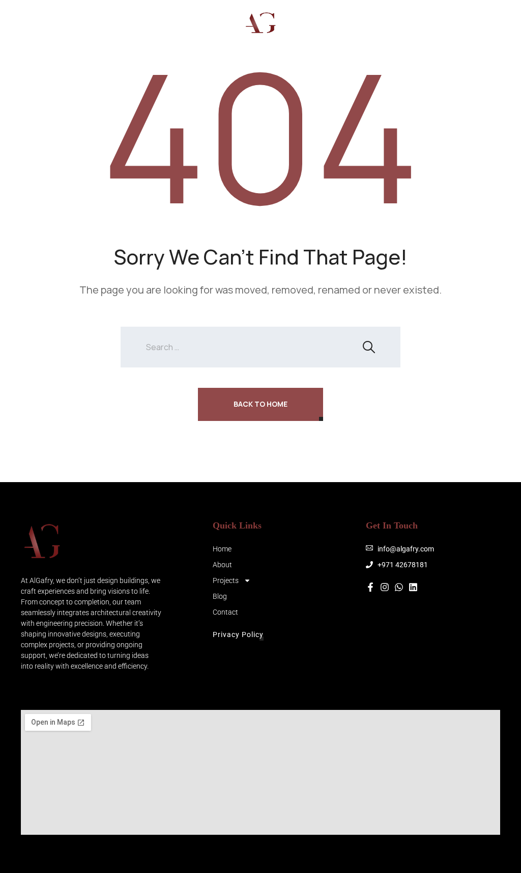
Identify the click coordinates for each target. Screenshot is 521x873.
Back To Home (260, 404)
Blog (50, 32)
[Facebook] (424, 23)
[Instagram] (403, 23)
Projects (124, 15)
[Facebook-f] (370, 587)
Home (51, 15)
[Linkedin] (413, 587)
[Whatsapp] (444, 23)
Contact (86, 32)
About (84, 15)
